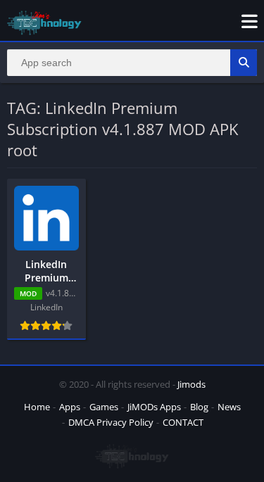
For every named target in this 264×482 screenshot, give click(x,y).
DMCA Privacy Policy (110, 422)
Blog (199, 406)
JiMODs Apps (154, 406)
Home (37, 406)
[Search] (243, 62)
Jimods (191, 384)
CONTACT (183, 422)
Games (103, 406)
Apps (69, 406)
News (229, 406)
